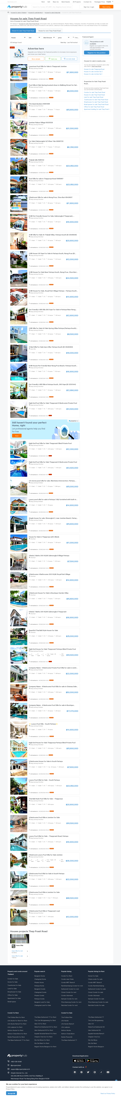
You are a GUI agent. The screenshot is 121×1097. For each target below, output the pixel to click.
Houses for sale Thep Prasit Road (94, 94)
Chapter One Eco (94, 1036)
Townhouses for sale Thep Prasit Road (96, 99)
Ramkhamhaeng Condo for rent (72, 985)
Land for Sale (12, 988)
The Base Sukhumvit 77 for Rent (18, 1039)
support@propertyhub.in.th (20, 1068)
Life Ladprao (65, 1026)
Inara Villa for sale (17, 955)
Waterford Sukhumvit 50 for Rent (45, 1026)
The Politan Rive (66, 1017)
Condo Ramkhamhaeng (96, 985)
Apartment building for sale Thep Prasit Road (96, 108)
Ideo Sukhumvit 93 (94, 1029)
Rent (43, 1)
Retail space (12, 1001)
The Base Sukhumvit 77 (69, 1039)
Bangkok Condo (39, 988)
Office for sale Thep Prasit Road (94, 106)
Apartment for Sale (14, 998)
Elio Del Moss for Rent (42, 1039)
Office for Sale (13, 994)
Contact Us (87, 1)
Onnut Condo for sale (95, 992)
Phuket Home (39, 982)
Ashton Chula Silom (67, 1033)
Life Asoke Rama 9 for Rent (17, 1023)
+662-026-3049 (16, 1061)
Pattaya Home (39, 985)
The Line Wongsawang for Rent (45, 1020)
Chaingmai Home (40, 978)
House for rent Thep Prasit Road (49, 30)
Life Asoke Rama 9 (67, 1023)
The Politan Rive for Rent (16, 1017)
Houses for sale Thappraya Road (94, 68)
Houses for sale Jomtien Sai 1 (93, 73)
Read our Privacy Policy (108, 1093)
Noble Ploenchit (66, 1036)
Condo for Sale (13, 978)
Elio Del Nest (92, 1043)
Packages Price (99, 1)
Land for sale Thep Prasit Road (93, 96)
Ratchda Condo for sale (96, 1005)
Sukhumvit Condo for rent (70, 988)
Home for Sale (12, 981)
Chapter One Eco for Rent (43, 1036)
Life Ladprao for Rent (15, 1026)
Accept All (11, 1093)
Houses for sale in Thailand (18, 12)
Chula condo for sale (95, 978)
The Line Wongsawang (95, 1020)
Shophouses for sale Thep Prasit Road (96, 101)
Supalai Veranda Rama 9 (96, 1033)
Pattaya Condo (39, 998)
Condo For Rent (66, 975)
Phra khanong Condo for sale (98, 1001)
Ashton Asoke (66, 1030)
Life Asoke (65, 1020)
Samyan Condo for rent (69, 998)
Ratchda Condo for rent (69, 1005)
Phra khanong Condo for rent (71, 1001)
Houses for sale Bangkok (35, 12)
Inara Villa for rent (17, 950)
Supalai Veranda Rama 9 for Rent (45, 1033)
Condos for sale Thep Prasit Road (94, 92)
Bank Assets (66, 1)
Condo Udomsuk (67, 995)
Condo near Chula (67, 978)
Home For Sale (93, 975)
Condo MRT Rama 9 (68, 982)
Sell (49, 1)
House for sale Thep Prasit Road (23, 30)
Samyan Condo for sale (96, 998)
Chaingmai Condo (40, 992)
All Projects (77, 1)
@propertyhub (16, 1065)
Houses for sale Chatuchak (52, 12)
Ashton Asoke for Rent (15, 1030)
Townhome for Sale (14, 985)
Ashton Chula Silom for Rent (17, 1033)
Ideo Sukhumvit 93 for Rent (43, 1029)
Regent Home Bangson (96, 1046)
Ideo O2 (91, 1023)
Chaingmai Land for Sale (42, 1005)
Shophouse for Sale (14, 991)
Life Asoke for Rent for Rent (17, 1020)
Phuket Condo (39, 995)
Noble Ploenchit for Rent (16, 1036)
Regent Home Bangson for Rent (45, 1046)
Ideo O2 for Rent (40, 1023)
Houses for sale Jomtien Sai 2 (93, 71)
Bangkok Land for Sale (42, 1001)
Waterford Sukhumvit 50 (96, 1026)
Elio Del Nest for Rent (41, 1043)
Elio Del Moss (92, 1039)
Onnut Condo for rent (68, 992)
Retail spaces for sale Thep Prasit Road (96, 104)
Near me (56, 1)
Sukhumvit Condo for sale (97, 988)
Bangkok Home (39, 975)
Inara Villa (33, 348)
